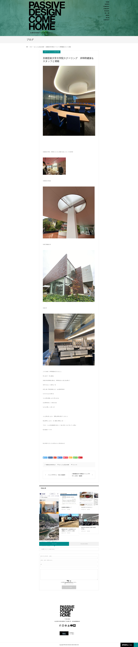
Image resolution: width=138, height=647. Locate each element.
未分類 (57, 51)
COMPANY (106, 6)
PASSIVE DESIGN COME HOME (70, 644)
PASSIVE (106, 11)
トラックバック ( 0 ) (83, 543)
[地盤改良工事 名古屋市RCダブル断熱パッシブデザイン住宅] (69, 520)
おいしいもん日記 (52, 51)
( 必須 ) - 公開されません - (46, 560)
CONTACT (106, 19)
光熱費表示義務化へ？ (66, 507)
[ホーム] (27, 46)
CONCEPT (106, 8)
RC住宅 (68, 533)
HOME (107, 2)
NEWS (107, 15)
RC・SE (107, 13)
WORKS (107, 4)
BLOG (107, 17)
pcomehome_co (52, 464)
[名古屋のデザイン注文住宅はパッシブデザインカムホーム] (47, 15)
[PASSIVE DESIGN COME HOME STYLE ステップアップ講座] (89, 520)
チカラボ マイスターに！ (87, 507)
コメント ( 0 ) (54, 543)
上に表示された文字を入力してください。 (69, 582)
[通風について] (49, 509)
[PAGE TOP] (136, 645)
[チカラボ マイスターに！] (89, 499)
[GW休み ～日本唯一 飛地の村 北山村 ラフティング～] (49, 527)
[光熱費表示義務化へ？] (69, 499)
